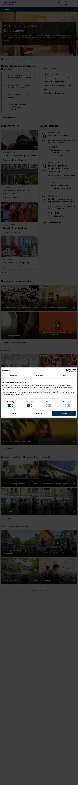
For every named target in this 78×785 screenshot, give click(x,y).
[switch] (29, 405)
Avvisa (14, 413)
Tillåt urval (39, 413)
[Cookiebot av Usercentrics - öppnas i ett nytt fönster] (67, 370)
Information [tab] (39, 376)
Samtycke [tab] (13, 376)
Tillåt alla (64, 413)
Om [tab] (64, 376)
